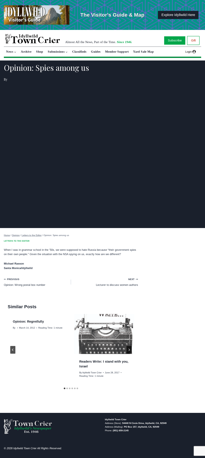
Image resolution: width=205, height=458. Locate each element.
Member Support (117, 51)
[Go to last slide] (12, 350)
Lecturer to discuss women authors (117, 282)
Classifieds (79, 51)
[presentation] (104, 334)
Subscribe (175, 40)
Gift (193, 40)
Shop (39, 51)
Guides (95, 51)
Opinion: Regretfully (28, 321)
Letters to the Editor (17, 241)
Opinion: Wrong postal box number (24, 282)
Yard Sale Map (143, 51)
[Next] (129, 350)
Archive (26, 51)
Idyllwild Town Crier (92, 372)
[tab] (64, 388)
